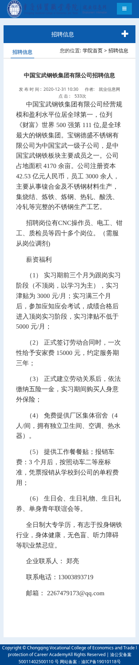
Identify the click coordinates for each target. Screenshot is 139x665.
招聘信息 (118, 50)
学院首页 (93, 50)
